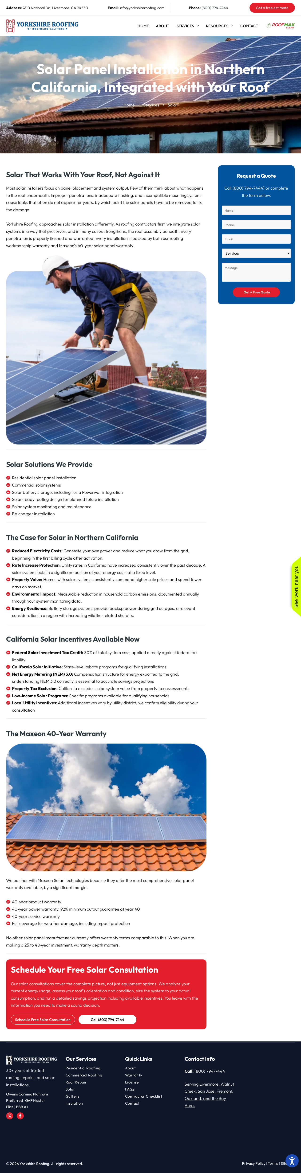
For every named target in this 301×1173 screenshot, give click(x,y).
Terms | (274, 1163)
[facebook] (20, 1116)
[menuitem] (143, 26)
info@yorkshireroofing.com (142, 7)
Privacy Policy (253, 1163)
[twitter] (9, 1116)
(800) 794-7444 (215, 7)
